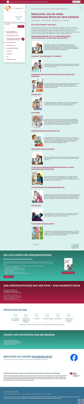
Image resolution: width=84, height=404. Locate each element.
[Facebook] (74, 357)
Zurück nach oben (81, 402)
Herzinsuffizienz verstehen (13, 35)
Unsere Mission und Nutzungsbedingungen (12, 394)
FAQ (7, 56)
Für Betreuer (9, 51)
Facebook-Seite (42, 356)
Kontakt (5, 391)
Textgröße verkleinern (45, 20)
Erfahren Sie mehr (8, 276)
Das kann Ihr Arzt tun (11, 42)
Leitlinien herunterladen (68, 272)
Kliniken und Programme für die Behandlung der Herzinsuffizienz (75, 246)
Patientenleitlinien (15, 2)
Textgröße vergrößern (35, 20)
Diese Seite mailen (64, 20)
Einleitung (37, 244)
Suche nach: (7, 24)
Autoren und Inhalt (48, 394)
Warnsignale (9, 53)
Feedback (16, 391)
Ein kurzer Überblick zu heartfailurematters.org (12, 32)
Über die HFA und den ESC (37, 394)
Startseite (33, 8)
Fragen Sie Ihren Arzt (11, 59)
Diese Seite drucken (56, 20)
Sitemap (10, 391)
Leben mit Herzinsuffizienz (13, 48)
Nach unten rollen (81, 7)
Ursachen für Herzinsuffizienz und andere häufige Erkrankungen (15, 39)
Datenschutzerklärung (26, 394)
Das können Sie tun (11, 45)
